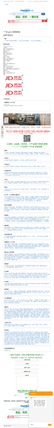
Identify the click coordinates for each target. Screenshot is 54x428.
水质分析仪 (21, 344)
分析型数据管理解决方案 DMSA (35, 219)
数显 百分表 (40, 332)
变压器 (36, 332)
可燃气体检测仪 (22, 336)
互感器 (45, 333)
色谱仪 (12, 344)
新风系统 (45, 255)
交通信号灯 (8, 337)
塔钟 (12, 337)
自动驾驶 (27, 160)
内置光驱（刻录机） (15, 301)
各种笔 (19, 273)
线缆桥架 (31, 255)
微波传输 (27, 227)
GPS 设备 (20, 230)
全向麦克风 (44, 246)
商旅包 (27, 283)
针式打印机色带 (32, 283)
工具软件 (21, 219)
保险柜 (34, 277)
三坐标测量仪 (16, 336)
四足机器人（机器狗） (29, 153)
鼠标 (7, 302)
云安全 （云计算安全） (15, 209)
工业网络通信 (25, 324)
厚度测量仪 (31, 337)
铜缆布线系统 (21, 254)
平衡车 (37, 311)
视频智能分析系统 (10, 267)
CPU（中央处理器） (26, 301)
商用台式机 (28, 292)
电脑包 (32, 313)
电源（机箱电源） (34, 301)
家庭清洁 (25, 311)
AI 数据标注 (32, 196)
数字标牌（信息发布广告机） (35, 246)
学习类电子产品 (43, 317)
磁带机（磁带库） (10, 237)
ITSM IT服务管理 (32, 218)
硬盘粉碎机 (23, 273)
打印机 (7, 274)
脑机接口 (45, 196)
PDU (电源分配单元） (34, 258)
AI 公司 (11, 200)
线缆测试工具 (17, 255)
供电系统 (35, 255)
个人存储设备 (43, 314)
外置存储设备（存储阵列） (22, 236)
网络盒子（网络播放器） (18, 311)
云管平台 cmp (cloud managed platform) (12, 189)
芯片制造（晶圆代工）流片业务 (38, 166)
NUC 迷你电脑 (11, 293)
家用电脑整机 (26, 315)
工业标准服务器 (7, 236)
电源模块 (22, 334)
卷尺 (9, 276)
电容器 (15, 333)
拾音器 (16, 267)
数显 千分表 (10, 332)
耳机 (14, 315)
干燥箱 (10, 338)
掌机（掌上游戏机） (38, 313)
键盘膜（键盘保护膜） (25, 317)
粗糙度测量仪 (24, 342)
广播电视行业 (38, 172)
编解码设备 (29, 265)
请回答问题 (21, 394)
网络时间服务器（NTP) (9, 227)
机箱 (20, 301)
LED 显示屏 (15, 246)
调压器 (44, 332)
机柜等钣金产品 (11, 255)
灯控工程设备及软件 (23, 244)
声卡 (9, 301)
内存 (40, 300)
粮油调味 (21, 309)
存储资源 (44, 181)
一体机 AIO (39, 292)
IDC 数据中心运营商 (19, 181)
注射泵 (32, 340)
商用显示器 (16, 292)
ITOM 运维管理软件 (29, 217)
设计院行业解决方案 (30, 172)
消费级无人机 (30, 310)
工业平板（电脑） (35, 324)
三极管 (42, 336)
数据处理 (37, 196)
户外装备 (34, 311)
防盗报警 (33, 265)
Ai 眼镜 (41, 196)
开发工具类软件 (7, 217)
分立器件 (21, 166)
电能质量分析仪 (38, 337)
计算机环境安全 (26, 207)
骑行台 (40, 311)
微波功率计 (8, 344)
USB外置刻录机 (15, 313)
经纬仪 (11, 336)
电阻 (23, 333)
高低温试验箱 (18, 342)
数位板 (11, 317)
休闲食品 (29, 311)
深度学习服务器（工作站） (19, 200)
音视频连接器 (34, 245)
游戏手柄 (8, 314)
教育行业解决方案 (40, 174)
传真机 (40, 276)
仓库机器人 (42, 153)
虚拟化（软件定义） (26, 189)
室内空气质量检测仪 (42, 338)
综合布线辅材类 (41, 254)
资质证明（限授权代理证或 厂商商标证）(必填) (27, 390)
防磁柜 (16, 277)
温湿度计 (45, 334)
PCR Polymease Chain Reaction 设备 (21, 337)
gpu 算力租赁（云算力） (9, 181)
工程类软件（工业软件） (11, 221)
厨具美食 (31, 309)
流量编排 (16, 227)
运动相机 (27, 314)
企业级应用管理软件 (42, 217)
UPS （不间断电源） (18, 258)
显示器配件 (36, 300)
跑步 (15, 310)
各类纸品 (19, 285)
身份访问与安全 (34, 208)
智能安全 (39, 208)
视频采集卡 (26, 246)
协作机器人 (36, 153)
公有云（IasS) (30, 181)
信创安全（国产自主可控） (9, 207)
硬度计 (29, 342)
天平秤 (27, 336)
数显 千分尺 (31, 332)
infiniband (36, 228)
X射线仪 (26, 344)
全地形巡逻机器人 (24, 152)
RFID (30, 324)
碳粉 (8, 285)
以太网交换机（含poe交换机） (39, 227)
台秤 (36, 336)
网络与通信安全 (19, 207)
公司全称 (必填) (27, 359)
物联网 (16, 324)
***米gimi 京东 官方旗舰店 (23, 40)
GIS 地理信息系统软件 (21, 221)
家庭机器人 (36, 152)
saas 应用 (26, 219)
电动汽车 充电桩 (33, 160)
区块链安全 (44, 208)
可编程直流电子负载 (11, 342)
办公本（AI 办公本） (8, 291)
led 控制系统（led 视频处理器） (24, 245)
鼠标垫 (12, 314)
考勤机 (13, 277)
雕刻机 (29, 274)
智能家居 (17, 315)
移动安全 (7, 211)
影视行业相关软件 (24, 218)
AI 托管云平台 (17, 196)
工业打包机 (10, 273)
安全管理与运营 (33, 209)
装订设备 (43, 273)
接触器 (7, 333)
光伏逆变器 (17, 334)
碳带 (16, 285)
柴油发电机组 (10, 258)
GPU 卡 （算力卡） (32, 236)
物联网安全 (27, 209)
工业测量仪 (17, 338)
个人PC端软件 (46, 221)
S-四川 (10, 14)
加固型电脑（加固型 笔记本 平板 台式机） (35, 291)
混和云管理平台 (44, 189)
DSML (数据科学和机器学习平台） (29, 199)
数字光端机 (13, 256)
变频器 (27, 332)
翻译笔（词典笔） (41, 315)
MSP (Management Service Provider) (38, 182)
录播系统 (17, 247)
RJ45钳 (46, 254)
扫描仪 (37, 276)
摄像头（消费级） (33, 315)
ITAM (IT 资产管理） (15, 219)
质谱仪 (29, 344)
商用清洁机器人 (21, 153)
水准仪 (29, 341)
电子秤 (33, 336)
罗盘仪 (25, 341)
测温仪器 (28, 338)
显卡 (7, 301)
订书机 (10, 274)
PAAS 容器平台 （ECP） (35, 189)
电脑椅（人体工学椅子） (42, 277)
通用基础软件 (14, 217)
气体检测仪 (16, 344)
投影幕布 (21, 105)
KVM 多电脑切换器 (34, 256)
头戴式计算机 (39, 199)
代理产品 (27, 375)
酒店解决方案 (7, 172)
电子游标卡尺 (23, 332)
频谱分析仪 (24, 340)
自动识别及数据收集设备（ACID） (26, 277)
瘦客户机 (16, 293)
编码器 (39, 333)
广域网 (31, 227)
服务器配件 (13, 236)
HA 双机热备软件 (20, 217)
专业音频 (11, 310)
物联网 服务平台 (27, 182)
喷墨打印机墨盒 (44, 283)
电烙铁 (11, 283)
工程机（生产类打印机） (19, 276)
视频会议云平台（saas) (32, 244)
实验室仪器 (37, 334)
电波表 (25, 333)
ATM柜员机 (35, 273)
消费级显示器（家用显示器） (14, 302)
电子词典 (21, 313)
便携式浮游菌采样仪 (43, 340)
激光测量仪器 (23, 338)
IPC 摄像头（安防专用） (9, 265)
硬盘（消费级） (45, 300)
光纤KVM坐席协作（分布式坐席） (23, 256)
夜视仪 (45, 341)
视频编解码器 (9, 246)
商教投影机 (11, 105)
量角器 (13, 334)
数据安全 (8, 209)
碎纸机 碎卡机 (9, 277)
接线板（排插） (16, 317)
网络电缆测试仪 (34, 338)
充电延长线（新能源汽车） (14, 160)
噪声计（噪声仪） (34, 341)
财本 (31, 276)
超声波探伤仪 (43, 342)
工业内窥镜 (36, 340)
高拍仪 (43, 276)
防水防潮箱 (45, 311)
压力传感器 (29, 333)
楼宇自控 (8, 256)
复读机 (24, 313)
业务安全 (23, 209)
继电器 (33, 334)
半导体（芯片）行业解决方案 (12, 174)
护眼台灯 (9, 313)
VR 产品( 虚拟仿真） (29, 200)
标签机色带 (38, 283)
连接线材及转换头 (31, 247)
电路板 (42, 333)
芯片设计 (30, 166)
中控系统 (25, 247)
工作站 (44, 292)
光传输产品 (15, 230)
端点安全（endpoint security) (24, 208)
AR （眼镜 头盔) (37, 200)
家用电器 (8, 318)
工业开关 (17, 325)
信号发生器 (41, 341)
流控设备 (25, 228)
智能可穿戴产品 (9, 315)
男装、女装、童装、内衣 (9, 309)
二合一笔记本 (34, 292)
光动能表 (19, 333)
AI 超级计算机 (11, 196)
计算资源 (39, 181)
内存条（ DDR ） (12, 300)
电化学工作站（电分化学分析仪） (14, 341)
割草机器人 (31, 152)
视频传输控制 (21, 246)
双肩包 (19, 293)
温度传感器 (11, 333)
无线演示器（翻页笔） (34, 317)
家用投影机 (6, 105)
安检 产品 (20, 267)
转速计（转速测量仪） (35, 342)
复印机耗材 (16, 283)
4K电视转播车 (15, 245)
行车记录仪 (22, 160)
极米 (5, 104)
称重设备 (28, 340)
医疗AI (14, 198)
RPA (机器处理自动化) (37, 221)
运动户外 (17, 309)
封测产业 (26, 166)
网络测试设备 (30, 228)
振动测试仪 (18, 340)
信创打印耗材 (7, 283)
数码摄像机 (22, 314)
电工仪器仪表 (44, 337)
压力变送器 (35, 333)
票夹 (33, 274)
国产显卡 (6, 300)
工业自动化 (8, 325)
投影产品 (16, 105)
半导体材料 (11, 166)
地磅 (30, 336)
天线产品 (13, 324)
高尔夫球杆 (36, 310)
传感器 (9, 324)
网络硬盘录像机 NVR (21, 265)
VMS (16, 265)
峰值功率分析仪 (16, 332)
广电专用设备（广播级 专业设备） (11, 244)
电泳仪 (13, 338)
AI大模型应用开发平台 (11, 199)
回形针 (31, 273)
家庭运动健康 (26, 309)
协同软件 (35, 217)
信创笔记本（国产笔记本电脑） (19, 291)
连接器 (5, 324)
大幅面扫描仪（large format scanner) (20, 274)
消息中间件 (20, 182)
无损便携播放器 (9, 311)
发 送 (50, 424)
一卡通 (27, 255)
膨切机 (5, 273)
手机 (9, 350)
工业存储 (20, 324)
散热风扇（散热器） (43, 301)
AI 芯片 (5, 196)
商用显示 (9, 245)
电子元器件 (6, 166)
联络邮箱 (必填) (27, 371)
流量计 (41, 334)
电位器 (45, 336)
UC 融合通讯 (9, 230)
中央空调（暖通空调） (9, 254)
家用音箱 (21, 315)
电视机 (21, 310)
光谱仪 (33, 344)
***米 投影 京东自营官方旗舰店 (10, 40)
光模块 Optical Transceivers (17, 228)
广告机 (27, 273)
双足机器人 (18, 152)
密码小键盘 (15, 273)
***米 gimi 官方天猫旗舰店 (35, 40)
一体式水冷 (18, 300)
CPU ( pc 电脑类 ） (30, 300)
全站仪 (8, 336)
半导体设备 (17, 166)
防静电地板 (45, 256)
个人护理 (35, 309)
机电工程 (16, 254)
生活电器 (41, 310)
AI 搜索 (22, 198)
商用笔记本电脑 (22, 292)
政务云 (25, 181)
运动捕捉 (7, 200)
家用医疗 (44, 313)
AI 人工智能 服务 (9, 182)
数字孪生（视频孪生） (25, 196)
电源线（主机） (22, 283)
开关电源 (13, 325)
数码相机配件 (17, 314)
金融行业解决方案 (14, 172)
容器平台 (35, 181)
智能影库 (18, 310)
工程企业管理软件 (16, 218)
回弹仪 (22, 341)
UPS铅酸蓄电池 (26, 258)
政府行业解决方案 (32, 174)
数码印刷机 (27, 276)
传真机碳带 (12, 285)
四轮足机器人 (12, 152)
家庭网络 (38, 314)
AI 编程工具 (18, 198)
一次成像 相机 (32, 314)
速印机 (33, 276)
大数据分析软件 (29, 221)
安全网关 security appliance (40, 207)
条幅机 (39, 273)
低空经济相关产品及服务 (23, 174)
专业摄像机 (40, 245)
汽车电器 (6, 160)
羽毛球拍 (25, 310)
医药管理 (10, 218)
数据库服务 (15, 182)
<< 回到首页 (6, 4)
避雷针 (39, 336)
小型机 (38, 236)
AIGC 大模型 (19, 199)
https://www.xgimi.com (8, 46)
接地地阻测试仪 (12, 340)
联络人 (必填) (27, 367)
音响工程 (21, 247)
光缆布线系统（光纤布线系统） (30, 254)
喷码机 (12, 276)
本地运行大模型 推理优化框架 (31, 198)
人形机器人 (6, 152)
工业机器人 (47, 153)
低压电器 (29, 334)
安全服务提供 (40, 209)
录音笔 (8, 317)
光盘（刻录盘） (25, 285)
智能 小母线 (40, 255)
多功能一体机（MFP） (38, 274)
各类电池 (28, 313)
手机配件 (6, 350)
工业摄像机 (22, 325)
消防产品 (41, 256)
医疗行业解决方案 (22, 172)
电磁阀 (5, 332)
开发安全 (32, 207)
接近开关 (9, 334)
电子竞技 (23, 300)
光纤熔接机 (23, 255)
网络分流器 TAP (22, 227)
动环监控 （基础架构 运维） (12, 259)
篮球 (44, 310)
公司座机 (27, 363)
